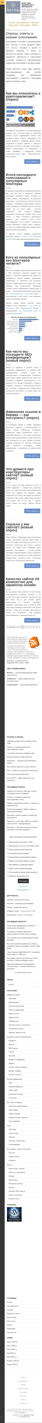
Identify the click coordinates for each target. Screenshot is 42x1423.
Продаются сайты (13, 1313)
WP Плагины (13, 1048)
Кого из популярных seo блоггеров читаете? (23, 260)
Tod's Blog (13, 7)
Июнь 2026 (11, 1349)
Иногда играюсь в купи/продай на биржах (22, 857)
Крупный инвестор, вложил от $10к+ (21, 842)
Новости (12, 1187)
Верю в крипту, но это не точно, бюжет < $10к (24, 846)
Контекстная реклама (16, 1006)
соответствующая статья (19, 294)
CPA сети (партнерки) (16, 1010)
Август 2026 (11, 1342)
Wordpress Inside (13, 911)
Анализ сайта (13, 1133)
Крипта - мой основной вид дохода (20, 868)
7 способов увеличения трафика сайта (20, 753)
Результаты (23, 886)
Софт (9, 1126)
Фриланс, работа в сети (17, 1032)
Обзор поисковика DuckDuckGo (18, 774)
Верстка (11, 1044)
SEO (10, 1083)
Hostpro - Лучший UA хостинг (17, 907)
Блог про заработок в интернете (27, 5)
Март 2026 (10, 1357)
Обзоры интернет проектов (18, 1117)
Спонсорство (11, 1332)
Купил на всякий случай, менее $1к (20, 849)
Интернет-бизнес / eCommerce (19, 1025)
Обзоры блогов (14, 1156)
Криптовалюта (14, 1002)
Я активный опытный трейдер (19, 853)
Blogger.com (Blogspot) (16, 1059)
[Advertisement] (21, 711)
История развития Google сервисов (19, 757)
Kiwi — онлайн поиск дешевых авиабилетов (22, 770)
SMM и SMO (13, 1090)
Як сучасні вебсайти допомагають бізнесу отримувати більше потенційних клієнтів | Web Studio (23, 946)
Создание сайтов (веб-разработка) (19, 1037)
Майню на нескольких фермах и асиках (22, 861)
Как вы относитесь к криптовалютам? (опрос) (23, 96)
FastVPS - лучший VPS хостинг (18, 900)
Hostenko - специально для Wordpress (20, 903)
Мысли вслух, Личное (16, 1168)
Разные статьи (14, 1199)
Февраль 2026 (12, 1361)
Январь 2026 (11, 1364)
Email (21, 663)
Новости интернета (15, 1195)
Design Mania (11, 915)
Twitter (27, 663)
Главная (8, 30)
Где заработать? (23, 23)
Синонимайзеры (14, 1144)
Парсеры (12, 1137)
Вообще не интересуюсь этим (19, 876)
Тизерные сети (14, 1021)
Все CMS (12, 1056)
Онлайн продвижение (14, 1079)
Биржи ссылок (14, 1013)
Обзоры (11, 1176)
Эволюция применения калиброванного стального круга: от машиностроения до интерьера (21, 966)
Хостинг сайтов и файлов (18, 1067)
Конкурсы (12, 1160)
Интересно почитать (16, 1184)
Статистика (13, 1098)
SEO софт (12, 1129)
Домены (11, 1063)
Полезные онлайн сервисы (18, 1106)
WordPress (12, 1041)
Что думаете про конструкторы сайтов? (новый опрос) (20, 473)
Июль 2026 (11, 1346)
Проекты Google (14, 1114)
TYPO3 (11, 1052)
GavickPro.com (25, 1416)
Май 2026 (10, 1353)
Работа (35, 25)
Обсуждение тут (23, 890)
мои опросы (12, 48)
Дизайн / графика (15, 1071)
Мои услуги (13, 25)
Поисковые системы (16, 1094)
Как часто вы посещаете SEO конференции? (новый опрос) (19, 356)
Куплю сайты (25, 25)
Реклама (34, 23)
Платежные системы (16, 1029)
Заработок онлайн (13, 995)
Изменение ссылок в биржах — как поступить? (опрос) (23, 415)
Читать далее (31, 162)
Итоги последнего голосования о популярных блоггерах (21, 179)
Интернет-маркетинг (16, 1087)
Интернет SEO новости (17, 1191)
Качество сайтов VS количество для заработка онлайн (22, 582)
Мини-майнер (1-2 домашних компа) (21, 865)
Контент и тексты (15, 1074)
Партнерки (12, 998)
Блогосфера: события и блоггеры (19, 1149)
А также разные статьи (23, 972)
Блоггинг (12, 1153)
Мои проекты (13, 1180)
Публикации (11, 1329)
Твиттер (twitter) (14, 1121)
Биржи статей (13, 1017)
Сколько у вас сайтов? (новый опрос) (19, 527)
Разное (9, 1165)
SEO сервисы (13, 1110)
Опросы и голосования (17, 1172)
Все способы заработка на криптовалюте (21, 767)
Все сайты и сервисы (14, 1102)
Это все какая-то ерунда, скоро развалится (23, 872)
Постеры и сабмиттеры (17, 1141)
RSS (16, 663)
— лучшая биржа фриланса (22, 685)
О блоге (12, 23)
